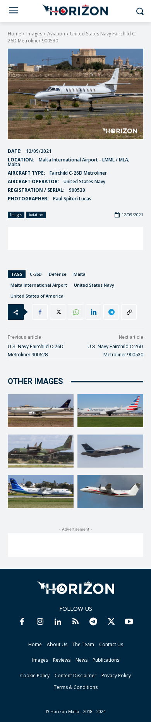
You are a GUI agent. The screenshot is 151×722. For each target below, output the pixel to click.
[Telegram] (111, 312)
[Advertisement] (75, 238)
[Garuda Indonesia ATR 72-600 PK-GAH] (41, 491)
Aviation (56, 33)
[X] (57, 312)
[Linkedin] (93, 312)
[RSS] (75, 622)
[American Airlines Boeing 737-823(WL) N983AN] (110, 410)
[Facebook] (40, 312)
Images (34, 33)
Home (14, 33)
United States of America (36, 296)
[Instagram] (40, 622)
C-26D (36, 274)
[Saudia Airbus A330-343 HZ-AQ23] (41, 410)
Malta (80, 274)
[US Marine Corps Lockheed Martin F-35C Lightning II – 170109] (110, 451)
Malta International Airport (38, 285)
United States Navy (94, 285)
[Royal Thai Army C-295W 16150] (41, 451)
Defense (58, 274)
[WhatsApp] (75, 312)
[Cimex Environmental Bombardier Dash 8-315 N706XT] (110, 491)
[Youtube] (129, 622)
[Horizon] (75, 10)
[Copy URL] (129, 312)
